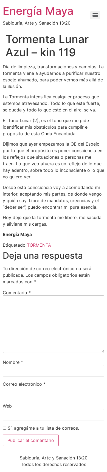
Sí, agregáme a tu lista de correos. (42, 428)
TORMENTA (39, 245)
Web (7, 406)
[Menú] (95, 15)
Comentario (17, 292)
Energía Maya (38, 10)
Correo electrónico (24, 384)
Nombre (13, 362)
